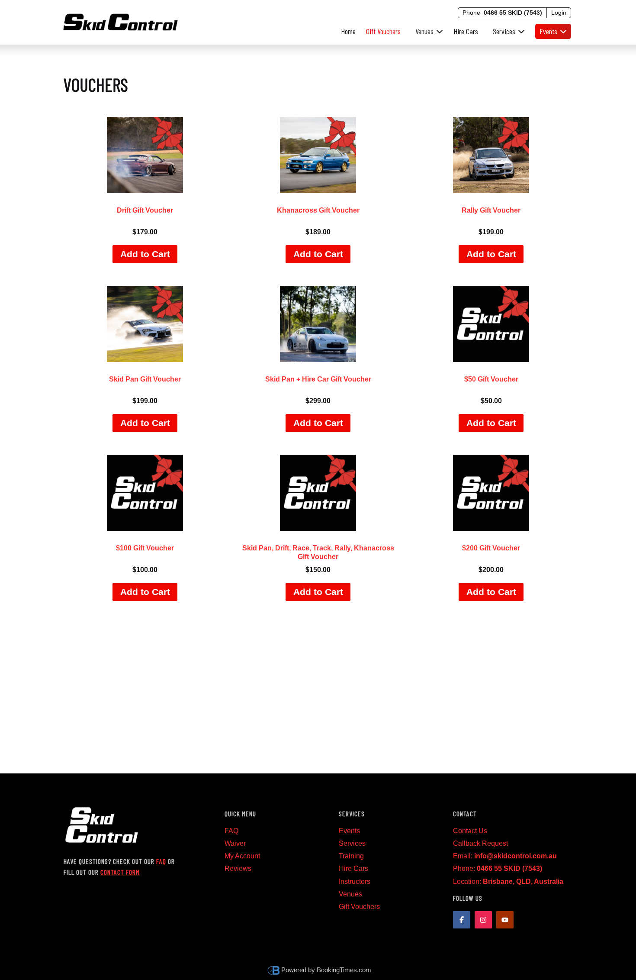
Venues (350, 894)
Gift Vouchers (383, 31)
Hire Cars (465, 31)
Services (352, 843)
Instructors (354, 881)
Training (351, 856)
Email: (505, 856)
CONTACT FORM (120, 872)
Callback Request (480, 843)
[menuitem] (427, 31)
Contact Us (470, 830)
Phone (502, 12)
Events (349, 830)
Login (558, 12)
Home (348, 31)
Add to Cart (145, 254)
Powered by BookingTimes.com (326, 970)
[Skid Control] (120, 20)
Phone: (497, 868)
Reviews (238, 868)
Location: (508, 881)
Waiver (235, 843)
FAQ (161, 861)
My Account (242, 856)
